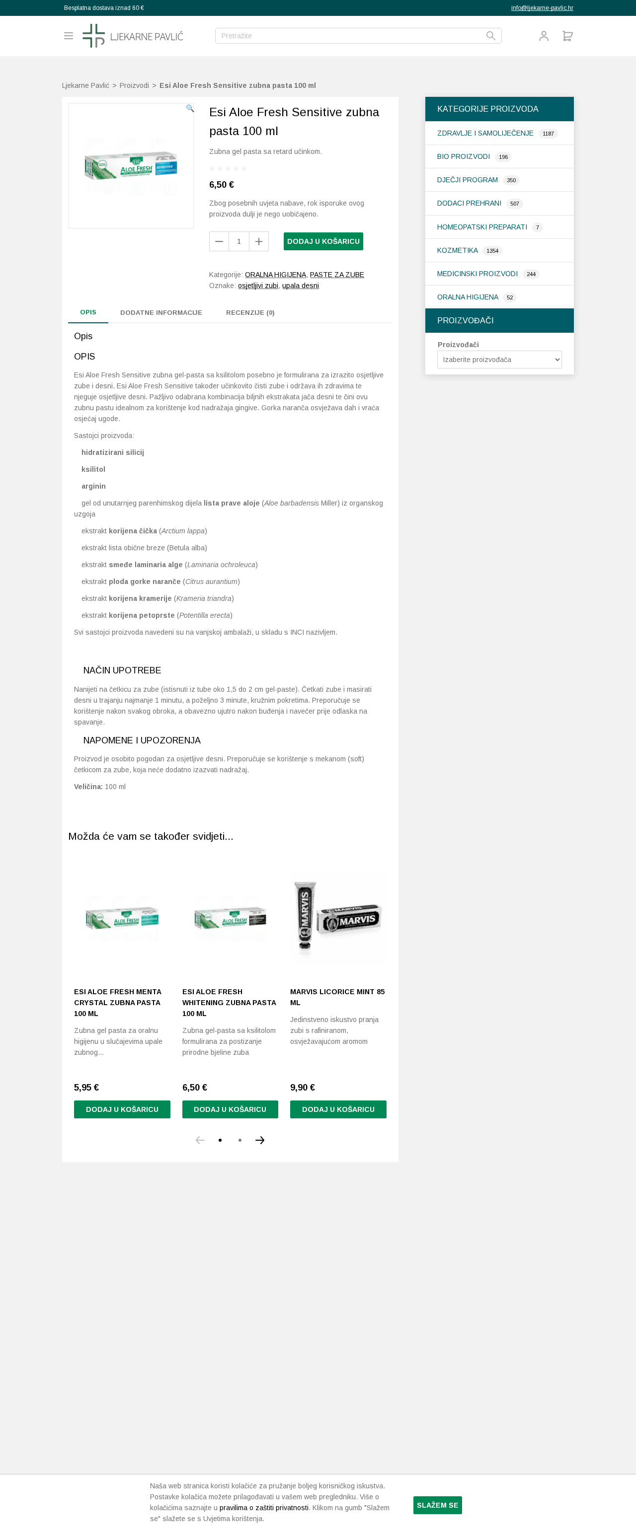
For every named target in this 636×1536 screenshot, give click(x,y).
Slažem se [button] (438, 1505)
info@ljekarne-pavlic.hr (542, 7)
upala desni (300, 286)
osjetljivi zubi (258, 286)
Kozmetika (458, 250)
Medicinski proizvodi (478, 274)
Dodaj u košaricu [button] (122, 1109)
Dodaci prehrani (470, 203)
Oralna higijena (468, 297)
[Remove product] (259, 241)
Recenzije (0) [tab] (250, 312)
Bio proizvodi (464, 156)
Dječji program (468, 180)
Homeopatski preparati (483, 227)
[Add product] (219, 241)
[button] (190, 108)
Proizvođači (458, 345)
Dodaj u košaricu (323, 241)
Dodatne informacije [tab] (161, 312)
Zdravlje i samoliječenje (486, 133)
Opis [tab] (88, 312)
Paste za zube (337, 275)
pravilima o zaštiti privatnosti (264, 1508)
